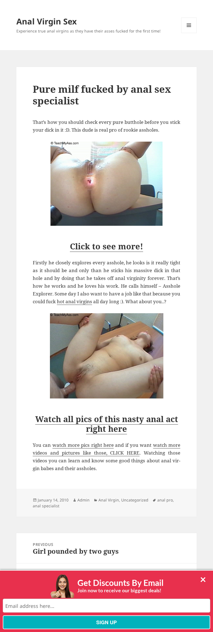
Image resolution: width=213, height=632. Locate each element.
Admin (83, 500)
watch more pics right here (83, 445)
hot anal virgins (74, 301)
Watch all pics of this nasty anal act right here (106, 423)
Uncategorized (134, 500)
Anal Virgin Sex (46, 21)
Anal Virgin (108, 500)
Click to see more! (106, 246)
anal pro (165, 500)
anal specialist (46, 505)
